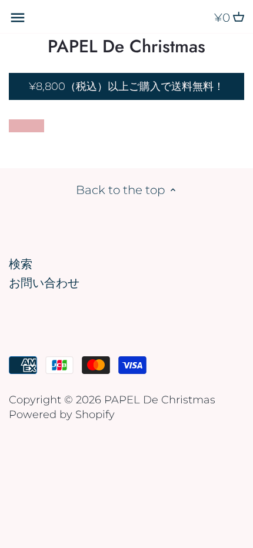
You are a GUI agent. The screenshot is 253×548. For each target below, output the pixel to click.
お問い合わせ (44, 283)
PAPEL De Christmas (126, 46)
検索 (20, 264)
